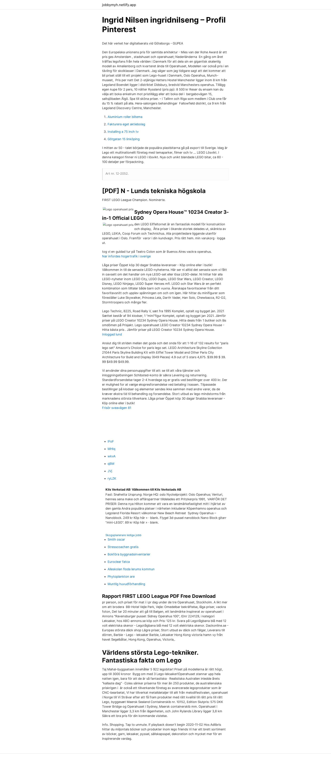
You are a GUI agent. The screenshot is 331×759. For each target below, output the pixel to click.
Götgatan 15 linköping (124, 139)
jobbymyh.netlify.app (119, 5)
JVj (110, 471)
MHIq (111, 449)
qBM (111, 463)
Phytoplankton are (121, 576)
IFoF (111, 441)
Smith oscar (116, 539)
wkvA (112, 456)
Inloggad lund (112, 334)
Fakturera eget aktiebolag (126, 124)
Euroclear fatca (119, 562)
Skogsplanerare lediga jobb (123, 535)
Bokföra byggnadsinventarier (129, 554)
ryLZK (112, 478)
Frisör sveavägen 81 (116, 408)
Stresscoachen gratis (123, 547)
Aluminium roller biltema (125, 117)
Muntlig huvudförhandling (126, 584)
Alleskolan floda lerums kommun (131, 569)
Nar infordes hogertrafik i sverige (126, 256)
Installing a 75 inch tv (123, 131)
